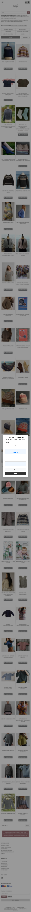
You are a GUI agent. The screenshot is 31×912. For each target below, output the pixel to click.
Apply (15, 473)
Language (7, 442)
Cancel (15, 469)
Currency (7, 456)
